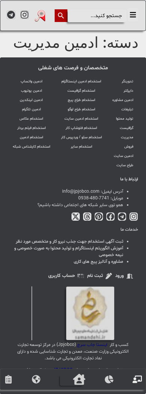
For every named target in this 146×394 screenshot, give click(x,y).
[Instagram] (24, 14)
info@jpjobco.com (81, 192)
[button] (133, 14)
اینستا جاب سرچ (92, 345)
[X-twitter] (75, 216)
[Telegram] (11, 14)
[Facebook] (110, 216)
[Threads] (87, 216)
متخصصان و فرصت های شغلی (73, 68)
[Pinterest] (98, 216)
